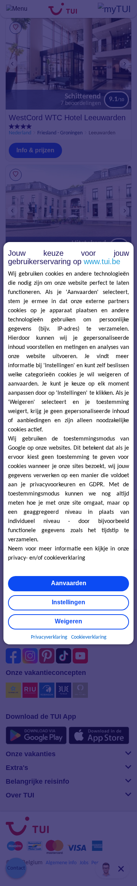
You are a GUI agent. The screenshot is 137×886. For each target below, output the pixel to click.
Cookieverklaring (89, 637)
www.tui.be (102, 261)
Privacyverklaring (49, 637)
